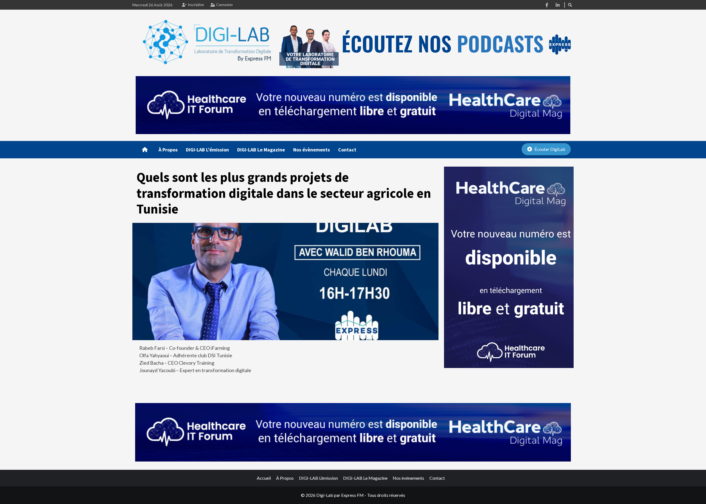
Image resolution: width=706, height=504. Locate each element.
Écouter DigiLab (549, 149)
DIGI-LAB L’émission (207, 149)
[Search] (570, 5)
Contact (347, 149)
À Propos (168, 149)
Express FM (352, 495)
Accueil (264, 478)
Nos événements (408, 478)
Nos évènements (311, 149)
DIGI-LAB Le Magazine (261, 149)
